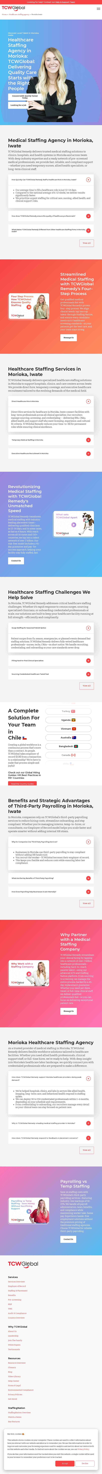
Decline (85, 1463)
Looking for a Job (18, 105)
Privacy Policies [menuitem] (15, 1394)
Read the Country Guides (22, 784)
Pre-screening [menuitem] (14, 1300)
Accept (65, 1463)
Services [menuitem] (13, 1277)
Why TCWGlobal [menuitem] (17, 1326)
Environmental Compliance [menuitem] (20, 1390)
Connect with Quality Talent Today (25, 97)
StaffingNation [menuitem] (16, 1408)
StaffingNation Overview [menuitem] (19, 1412)
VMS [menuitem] (10, 1309)
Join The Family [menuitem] (15, 1340)
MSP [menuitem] (10, 1304)
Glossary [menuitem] (12, 1367)
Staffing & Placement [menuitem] (17, 1291)
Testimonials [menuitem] (14, 1349)
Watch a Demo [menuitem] (14, 1417)
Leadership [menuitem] (13, 1336)
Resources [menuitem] (14, 1358)
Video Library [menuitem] (14, 1376)
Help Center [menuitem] (13, 1381)
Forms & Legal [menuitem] (14, 1385)
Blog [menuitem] (10, 1372)
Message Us (69, 338)
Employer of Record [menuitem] (17, 1286)
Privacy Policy (83, 1449)
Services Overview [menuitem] (16, 1282)
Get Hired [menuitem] (12, 1399)
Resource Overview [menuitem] (17, 1363)
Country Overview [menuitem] (16, 1318)
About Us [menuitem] (12, 1331)
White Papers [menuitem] (14, 1345)
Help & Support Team (65, 2)
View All (87, 243)
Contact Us (16, 561)
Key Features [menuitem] (14, 1421)
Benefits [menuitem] (12, 1295)
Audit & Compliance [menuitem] (17, 1313)
